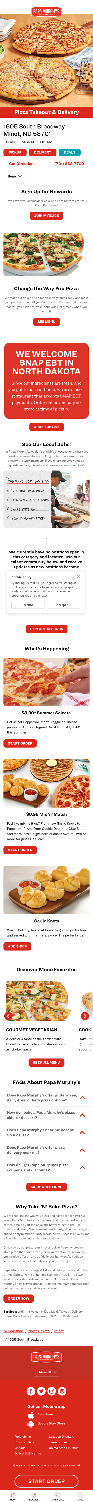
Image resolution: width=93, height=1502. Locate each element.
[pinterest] (62, 1394)
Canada (20, 1448)
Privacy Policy (24, 1442)
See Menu (47, 322)
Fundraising (23, 1436)
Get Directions (22, 163)
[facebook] (31, 1394)
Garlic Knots (46, 921)
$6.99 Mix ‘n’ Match (46, 814)
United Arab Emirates (63, 1448)
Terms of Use (58, 1442)
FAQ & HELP (46, 1372)
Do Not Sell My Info (28, 1453)
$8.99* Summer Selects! (46, 712)
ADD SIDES (17, 946)
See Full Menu (46, 1062)
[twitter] (41, 1394)
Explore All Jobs (46, 629)
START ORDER (20, 743)
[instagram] (51, 1394)
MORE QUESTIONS (47, 1187)
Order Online (46, 427)
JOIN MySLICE (46, 216)
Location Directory (61, 1436)
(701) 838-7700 (69, 163)
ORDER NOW (18, 1298)
